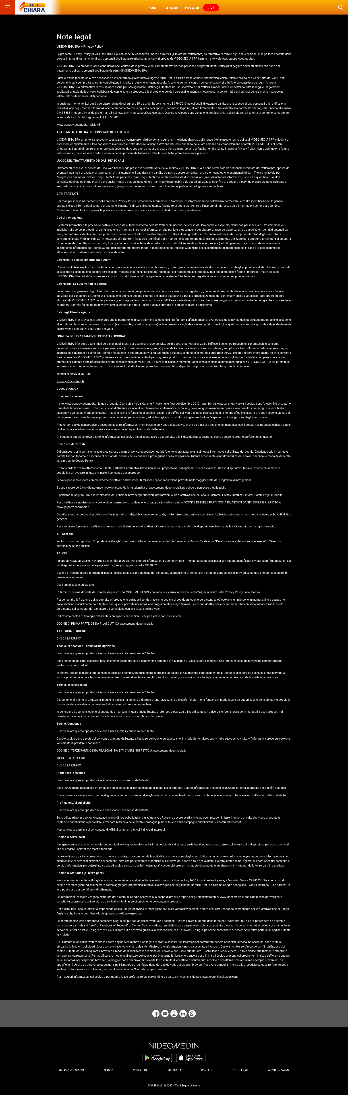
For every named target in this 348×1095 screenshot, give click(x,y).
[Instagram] (174, 1013)
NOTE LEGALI (240, 1070)
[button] (340, 7)
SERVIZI (108, 1070)
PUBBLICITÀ (174, 1070)
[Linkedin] (183, 1013)
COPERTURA (140, 1070)
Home (152, 7)
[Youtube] (164, 1013)
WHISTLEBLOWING (278, 1070)
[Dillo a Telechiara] (192, 1013)
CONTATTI (207, 1070)
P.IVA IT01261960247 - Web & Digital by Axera (174, 1085)
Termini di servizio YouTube (74, 374)
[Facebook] (155, 1013)
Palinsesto (171, 7)
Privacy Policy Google (70, 381)
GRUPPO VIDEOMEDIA (71, 1070)
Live (211, 8)
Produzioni (192, 7)
